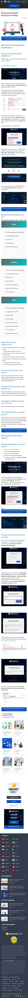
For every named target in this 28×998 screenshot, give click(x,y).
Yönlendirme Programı (7, 990)
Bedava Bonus (14, 805)
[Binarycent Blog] (14, 935)
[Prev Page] (2, 775)
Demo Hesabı (16, 987)
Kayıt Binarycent (14, 5)
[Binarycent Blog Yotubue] (18, 996)
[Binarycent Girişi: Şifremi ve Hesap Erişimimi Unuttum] (7, 743)
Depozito (11, 981)
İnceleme (22, 981)
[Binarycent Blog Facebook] (13, 996)
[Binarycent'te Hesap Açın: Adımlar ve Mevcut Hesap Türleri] (19, 743)
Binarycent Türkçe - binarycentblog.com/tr (11, 994)
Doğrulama (14, 983)
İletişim (19, 985)
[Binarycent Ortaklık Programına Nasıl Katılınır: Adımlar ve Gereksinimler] (7, 725)
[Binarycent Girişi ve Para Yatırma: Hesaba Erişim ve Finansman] (19, 761)
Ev (1, 10)
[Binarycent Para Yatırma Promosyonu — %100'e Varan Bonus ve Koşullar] (4, 894)
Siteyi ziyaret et (13, 797)
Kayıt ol (14, 979)
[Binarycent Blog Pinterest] (24, 996)
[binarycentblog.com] (7, 2)
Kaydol (3, 985)
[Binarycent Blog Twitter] (15, 996)
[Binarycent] (14, 793)
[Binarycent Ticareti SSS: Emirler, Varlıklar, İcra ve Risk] (4, 880)
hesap (8, 985)
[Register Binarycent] (14, 817)
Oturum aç (4, 981)
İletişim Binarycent (6, 996)
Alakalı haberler (7, 714)
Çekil (19, 979)
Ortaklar (14, 985)
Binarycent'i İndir (18, 990)
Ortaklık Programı (6, 979)
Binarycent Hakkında (13, 977)
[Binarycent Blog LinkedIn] (20, 996)
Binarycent (4, 977)
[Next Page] (5, 775)
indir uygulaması (6, 983)
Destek (16, 981)
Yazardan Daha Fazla (8, 717)
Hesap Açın (13, 801)
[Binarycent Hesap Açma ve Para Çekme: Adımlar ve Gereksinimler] (19, 725)
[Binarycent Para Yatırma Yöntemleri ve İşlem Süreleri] (7, 761)
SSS (10, 987)
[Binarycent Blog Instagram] (22, 996)
